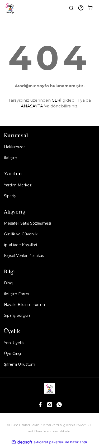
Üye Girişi (12, 353)
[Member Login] (81, 8)
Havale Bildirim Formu (24, 304)
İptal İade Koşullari (20, 244)
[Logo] (10, 8)
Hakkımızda (15, 147)
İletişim (10, 157)
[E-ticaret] (49, 442)
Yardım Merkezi (18, 185)
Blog (8, 283)
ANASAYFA (32, 105)
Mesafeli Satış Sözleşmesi (27, 223)
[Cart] (90, 8)
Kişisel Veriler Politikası (24, 255)
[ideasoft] (21, 442)
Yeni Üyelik (14, 342)
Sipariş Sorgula (17, 315)
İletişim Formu (17, 293)
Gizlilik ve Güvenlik (20, 234)
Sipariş (10, 196)
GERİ (57, 100)
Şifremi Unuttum (19, 364)
